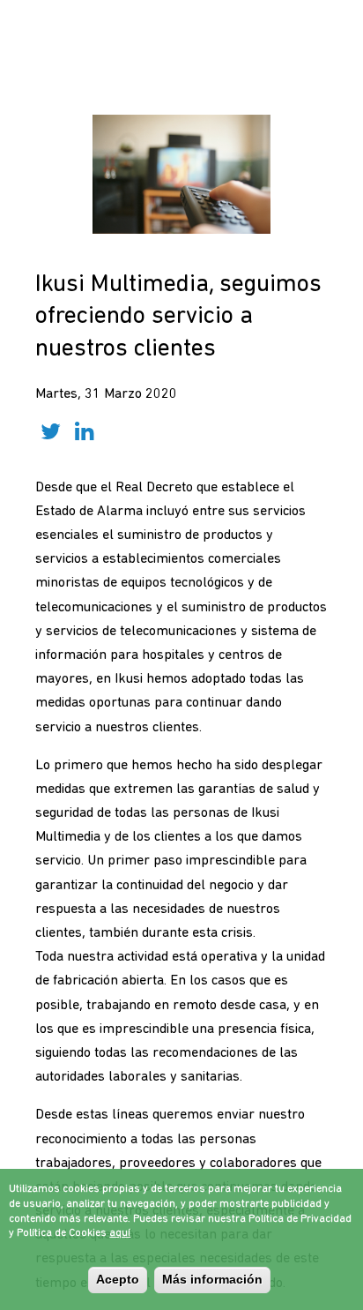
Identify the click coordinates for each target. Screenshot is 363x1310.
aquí (119, 1233)
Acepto (117, 1279)
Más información (212, 1279)
